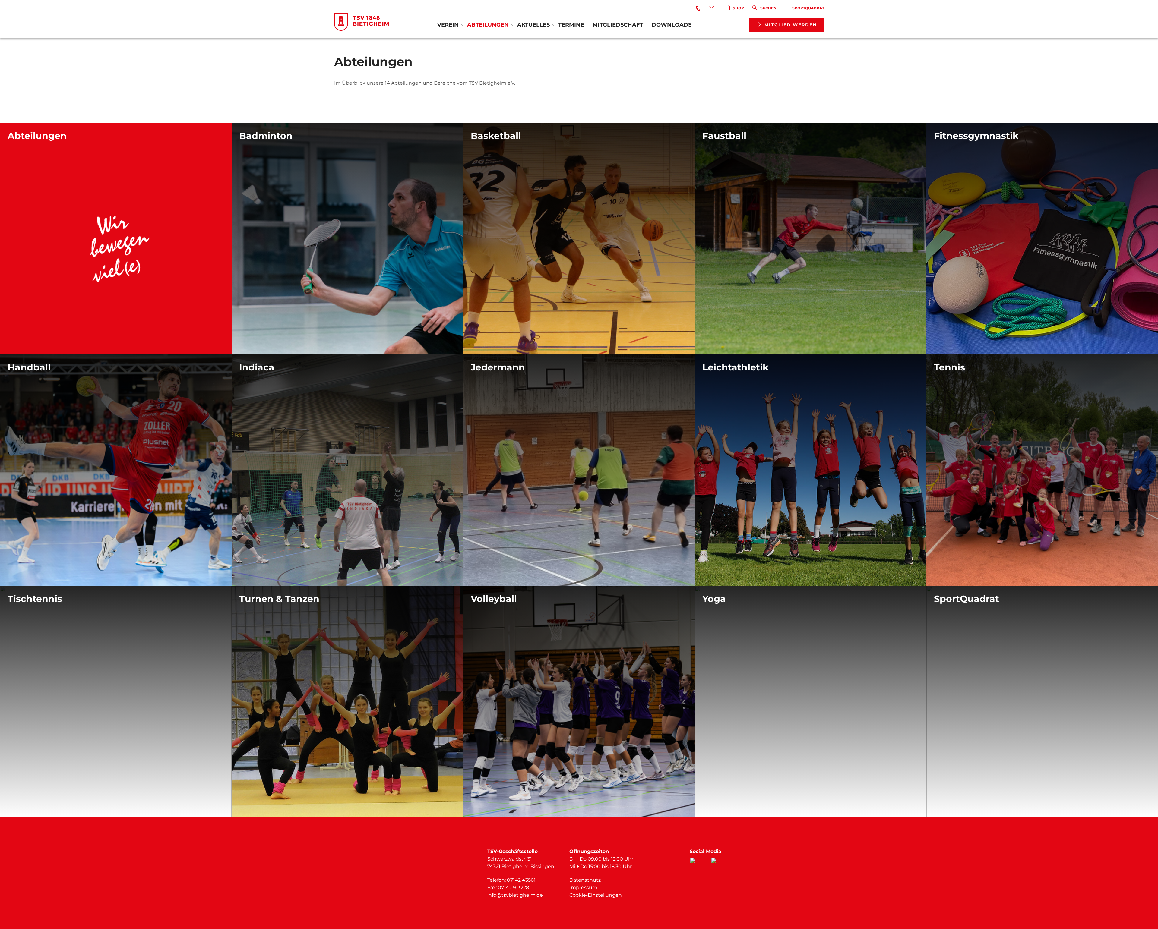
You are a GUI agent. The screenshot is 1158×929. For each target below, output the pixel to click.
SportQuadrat (808, 8)
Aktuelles (533, 24)
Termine (571, 24)
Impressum (583, 887)
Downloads (671, 24)
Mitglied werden (790, 24)
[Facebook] (698, 866)
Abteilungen (488, 24)
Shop (738, 8)
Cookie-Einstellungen (595, 895)
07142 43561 (521, 880)
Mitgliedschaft (618, 24)
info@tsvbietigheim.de (515, 895)
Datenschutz (585, 880)
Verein (448, 24)
